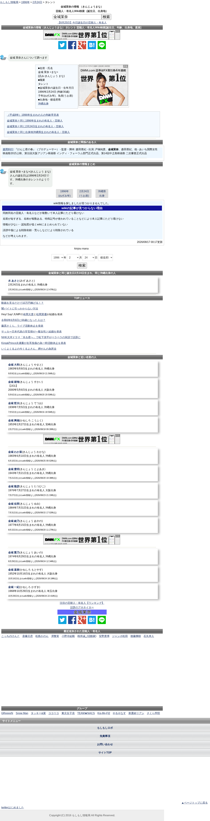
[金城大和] (82, 369)
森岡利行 (8, 149)
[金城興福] (82, 424)
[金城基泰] (82, 574)
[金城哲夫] (82, 407)
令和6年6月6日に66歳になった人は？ (23, 320)
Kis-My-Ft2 (103, 713)
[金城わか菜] (82, 456)
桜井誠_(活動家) (86, 636)
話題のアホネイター (82, 607)
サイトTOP (105, 752)
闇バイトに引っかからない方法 (19, 308)
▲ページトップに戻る (194, 802)
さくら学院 (153, 713)
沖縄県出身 (102, 193)
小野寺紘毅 (68, 636)
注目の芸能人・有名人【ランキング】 (82, 603)
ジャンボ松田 (120, 636)
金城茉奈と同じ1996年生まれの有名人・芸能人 (35, 120)
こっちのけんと (10, 636)
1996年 (25, 2)
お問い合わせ (105, 744)
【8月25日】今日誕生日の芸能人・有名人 (82, 22)
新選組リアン (136, 713)
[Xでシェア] (62, 45)
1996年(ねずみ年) (64, 193)
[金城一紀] (82, 591)
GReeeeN (7, 713)
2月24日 (37, 2)
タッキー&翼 (38, 713)
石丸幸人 (149, 636)
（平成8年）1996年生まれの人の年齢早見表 (33, 114)
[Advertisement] (82, 648)
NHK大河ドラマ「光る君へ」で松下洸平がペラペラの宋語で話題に (41, 337)
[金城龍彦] (82, 490)
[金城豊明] (82, 473)
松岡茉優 (41, 314)
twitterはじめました (12, 807)
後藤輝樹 (135, 636)
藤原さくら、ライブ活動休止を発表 (22, 325)
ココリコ (53, 713)
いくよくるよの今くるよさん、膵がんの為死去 (28, 348)
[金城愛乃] (82, 556)
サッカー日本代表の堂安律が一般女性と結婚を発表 (31, 331)
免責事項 (105, 736)
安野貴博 (104, 636)
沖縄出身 (43, 103)
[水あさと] (82, 285)
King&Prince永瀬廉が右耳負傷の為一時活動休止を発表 (33, 343)
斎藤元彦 (27, 636)
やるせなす (119, 713)
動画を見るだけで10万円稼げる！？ (22, 302)
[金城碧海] (82, 388)
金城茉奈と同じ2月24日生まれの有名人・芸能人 (35, 126)
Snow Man (22, 713)
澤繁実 (55, 636)
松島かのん (42, 636)
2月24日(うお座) (84, 193)
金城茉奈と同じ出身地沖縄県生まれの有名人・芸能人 (38, 132)
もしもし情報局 (9, 2)
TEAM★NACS (86, 713)
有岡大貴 (28, 314)
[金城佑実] (82, 508)
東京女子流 (68, 713)
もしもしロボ (105, 727)
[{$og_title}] (92, 45)
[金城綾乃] (82, 525)
